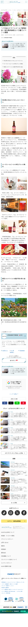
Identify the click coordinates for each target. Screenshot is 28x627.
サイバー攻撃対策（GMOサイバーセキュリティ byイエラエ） (12, 589)
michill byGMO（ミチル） (6, 10)
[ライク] (26, 1)
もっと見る (14, 502)
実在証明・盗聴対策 (5, 587)
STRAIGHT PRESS (8, 37)
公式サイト (5, 350)
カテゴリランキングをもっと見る (14, 453)
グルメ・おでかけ (17, 10)
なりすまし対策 (19, 591)
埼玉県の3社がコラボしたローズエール (13, 60)
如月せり (25, 491)
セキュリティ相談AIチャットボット (7, 585)
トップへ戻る (13, 394)
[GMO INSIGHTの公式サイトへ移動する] (14, 573)
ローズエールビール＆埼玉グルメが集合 (13, 63)
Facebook (22, 350)
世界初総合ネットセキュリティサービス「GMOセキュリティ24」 (13, 582)
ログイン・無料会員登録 (14, 521)
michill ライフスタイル (23, 417)
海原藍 (26, 475)
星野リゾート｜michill (21, 498)
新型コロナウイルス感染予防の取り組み (13, 66)
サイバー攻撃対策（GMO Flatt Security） (8, 591)
